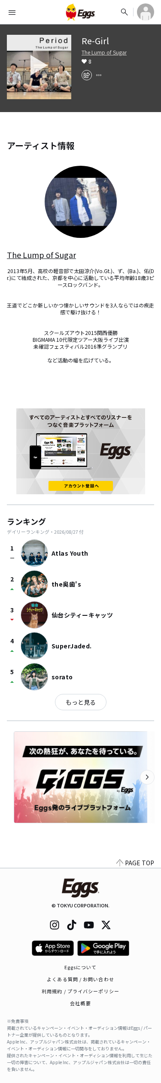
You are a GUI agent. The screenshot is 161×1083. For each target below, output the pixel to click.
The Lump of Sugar (104, 52)
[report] (99, 75)
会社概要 (80, 1003)
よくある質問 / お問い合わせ (80, 979)
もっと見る (81, 702)
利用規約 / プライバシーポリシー (80, 991)
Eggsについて (80, 967)
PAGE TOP (139, 862)
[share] (87, 75)
